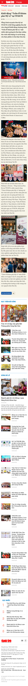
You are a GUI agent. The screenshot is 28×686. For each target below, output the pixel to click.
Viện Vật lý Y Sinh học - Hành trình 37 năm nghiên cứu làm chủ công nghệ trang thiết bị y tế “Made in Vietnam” (19, 471)
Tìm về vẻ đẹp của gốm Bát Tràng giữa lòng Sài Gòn (11, 325)
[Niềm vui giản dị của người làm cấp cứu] (5, 593)
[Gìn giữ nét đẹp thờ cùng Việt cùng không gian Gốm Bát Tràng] (5, 367)
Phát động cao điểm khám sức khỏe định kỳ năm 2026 (19, 494)
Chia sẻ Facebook (7, 293)
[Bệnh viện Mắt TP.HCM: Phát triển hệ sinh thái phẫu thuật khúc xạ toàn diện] (5, 654)
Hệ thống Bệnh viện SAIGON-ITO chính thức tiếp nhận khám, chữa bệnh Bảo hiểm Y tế (19, 358)
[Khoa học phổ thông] (18, 2)
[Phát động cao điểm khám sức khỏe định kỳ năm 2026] (5, 495)
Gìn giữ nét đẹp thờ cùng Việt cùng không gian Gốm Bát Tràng (19, 366)
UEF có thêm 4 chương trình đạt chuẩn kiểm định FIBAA (19, 458)
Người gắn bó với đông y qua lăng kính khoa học (12, 399)
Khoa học (17, 6)
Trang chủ (3, 10)
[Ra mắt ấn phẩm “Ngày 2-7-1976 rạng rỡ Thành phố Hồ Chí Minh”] (5, 612)
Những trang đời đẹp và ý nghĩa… (15, 680)
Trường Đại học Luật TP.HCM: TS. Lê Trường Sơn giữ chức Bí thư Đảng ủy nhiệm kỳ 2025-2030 (19, 430)
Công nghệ (24, 6)
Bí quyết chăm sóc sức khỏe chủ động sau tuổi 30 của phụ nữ (19, 581)
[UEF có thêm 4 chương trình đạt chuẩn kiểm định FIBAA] (5, 459)
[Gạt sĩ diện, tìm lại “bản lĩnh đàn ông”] (5, 603)
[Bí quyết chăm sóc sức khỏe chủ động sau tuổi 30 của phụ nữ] (5, 581)
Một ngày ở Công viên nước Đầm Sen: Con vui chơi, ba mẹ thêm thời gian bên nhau (19, 349)
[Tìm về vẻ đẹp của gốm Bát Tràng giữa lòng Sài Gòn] (14, 313)
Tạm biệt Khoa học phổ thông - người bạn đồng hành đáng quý (16, 673)
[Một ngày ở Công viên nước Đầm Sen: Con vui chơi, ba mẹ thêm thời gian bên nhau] (5, 350)
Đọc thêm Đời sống (8, 302)
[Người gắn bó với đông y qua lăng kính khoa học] (14, 387)
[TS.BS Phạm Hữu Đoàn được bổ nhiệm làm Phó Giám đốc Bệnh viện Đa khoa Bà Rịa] (5, 568)
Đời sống (10, 10)
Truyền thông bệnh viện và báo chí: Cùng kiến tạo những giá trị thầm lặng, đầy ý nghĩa (19, 340)
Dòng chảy (11, 6)
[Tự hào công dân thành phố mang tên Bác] (5, 485)
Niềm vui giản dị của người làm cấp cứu (18, 591)
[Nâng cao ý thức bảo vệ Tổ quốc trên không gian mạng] (5, 417)
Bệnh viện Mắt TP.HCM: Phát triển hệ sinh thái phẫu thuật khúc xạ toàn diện (19, 654)
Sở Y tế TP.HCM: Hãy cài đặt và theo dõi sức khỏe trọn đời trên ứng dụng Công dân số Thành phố (19, 445)
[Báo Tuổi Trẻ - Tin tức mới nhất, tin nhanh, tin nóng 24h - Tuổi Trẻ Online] (10, 2)
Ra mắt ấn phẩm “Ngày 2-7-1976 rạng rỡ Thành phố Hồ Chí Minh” (19, 612)
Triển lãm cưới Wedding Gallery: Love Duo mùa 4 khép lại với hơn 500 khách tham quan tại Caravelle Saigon (19, 332)
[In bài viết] (13, 293)
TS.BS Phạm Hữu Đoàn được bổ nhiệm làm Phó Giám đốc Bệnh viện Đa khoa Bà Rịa (19, 568)
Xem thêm (14, 663)
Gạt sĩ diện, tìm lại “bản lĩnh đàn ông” (19, 601)
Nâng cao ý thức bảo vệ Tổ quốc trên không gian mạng (19, 416)
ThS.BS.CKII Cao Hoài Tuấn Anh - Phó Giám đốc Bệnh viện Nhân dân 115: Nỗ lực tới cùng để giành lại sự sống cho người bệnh (19, 626)
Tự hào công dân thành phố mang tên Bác (19, 483)
